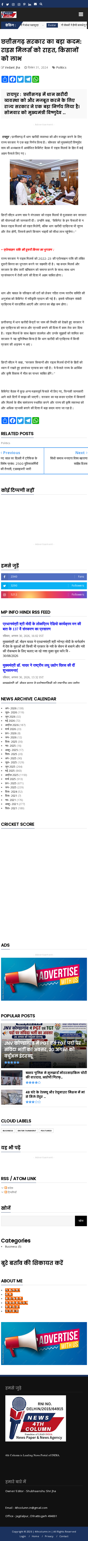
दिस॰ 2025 (11, 741)
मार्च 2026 (10, 729)
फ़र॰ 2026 (11, 733)
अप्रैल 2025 (12, 775)
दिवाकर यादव (12, 1311)
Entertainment (27, 1130)
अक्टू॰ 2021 (11, 804)
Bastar (36, 25)
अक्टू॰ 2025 (11, 750)
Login (23, 1536)
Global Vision (14, 1299)
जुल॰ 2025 (11, 762)
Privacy (49, 1536)
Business (8, 1130)
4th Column (12, 1290)
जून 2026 (10, 716)
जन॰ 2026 (11, 737)
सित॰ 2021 (11, 808)
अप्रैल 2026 (12, 725)
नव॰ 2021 (10, 800)
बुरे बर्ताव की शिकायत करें (32, 1263)
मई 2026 (10, 721)
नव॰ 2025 (10, 746)
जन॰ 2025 (11, 787)
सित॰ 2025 (11, 754)
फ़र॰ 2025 (11, 783)
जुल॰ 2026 (11, 712)
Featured (46, 1130)
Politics (61, 67)
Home (35, 1536)
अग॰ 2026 (11, 708)
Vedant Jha (12, 1307)
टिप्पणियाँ (11, 1192)
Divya (9, 1294)
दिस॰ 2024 (11, 791)
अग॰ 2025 (11, 758)
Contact (63, 1536)
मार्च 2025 (10, 779)
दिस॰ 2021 (11, 796)
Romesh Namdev (16, 1303)
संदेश (10, 1188)
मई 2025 (10, 771)
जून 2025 (10, 766)
